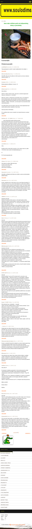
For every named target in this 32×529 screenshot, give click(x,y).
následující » (27, 433)
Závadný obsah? (15, 524)
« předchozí (4, 433)
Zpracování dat (22, 524)
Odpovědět (4, 71)
